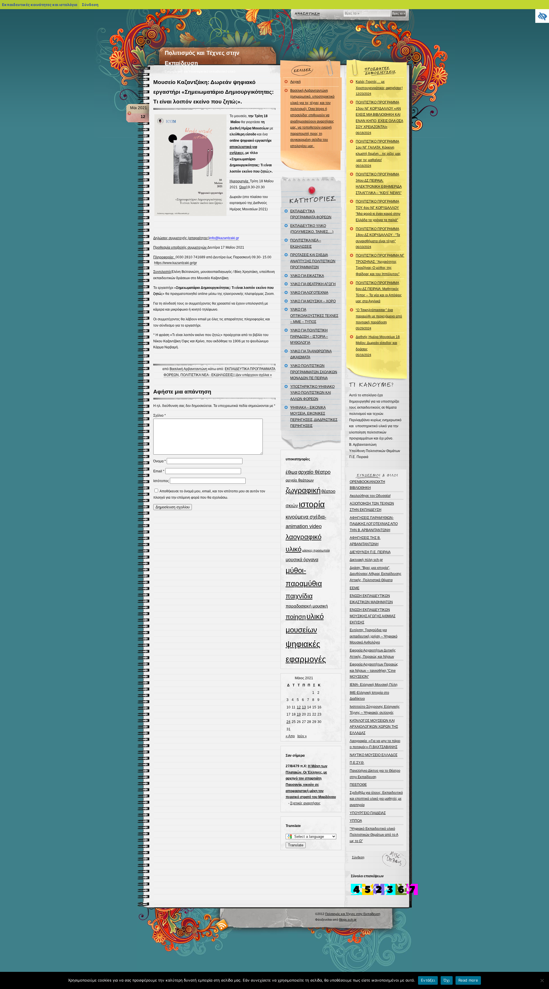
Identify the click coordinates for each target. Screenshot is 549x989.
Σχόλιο (159, 415)
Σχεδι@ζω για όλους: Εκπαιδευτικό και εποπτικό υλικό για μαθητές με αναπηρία (376, 799)
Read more (468, 980)
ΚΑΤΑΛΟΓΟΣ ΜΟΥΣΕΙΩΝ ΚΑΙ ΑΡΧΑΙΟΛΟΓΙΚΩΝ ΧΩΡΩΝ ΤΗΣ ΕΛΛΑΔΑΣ (374, 727)
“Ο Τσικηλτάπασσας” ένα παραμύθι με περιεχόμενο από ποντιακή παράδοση (379, 319)
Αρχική (295, 82)
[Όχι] (542, 980)
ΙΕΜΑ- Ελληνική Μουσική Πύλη (373, 685)
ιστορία (312, 504)
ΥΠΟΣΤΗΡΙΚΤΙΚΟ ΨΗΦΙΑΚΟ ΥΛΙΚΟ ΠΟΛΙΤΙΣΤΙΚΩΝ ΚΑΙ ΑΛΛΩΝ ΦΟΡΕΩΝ (312, 393)
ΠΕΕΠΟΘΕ (358, 785)
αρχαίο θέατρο (314, 472)
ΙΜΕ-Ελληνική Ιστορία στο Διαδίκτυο (369, 696)
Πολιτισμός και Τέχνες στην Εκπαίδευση (352, 914)
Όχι (446, 980)
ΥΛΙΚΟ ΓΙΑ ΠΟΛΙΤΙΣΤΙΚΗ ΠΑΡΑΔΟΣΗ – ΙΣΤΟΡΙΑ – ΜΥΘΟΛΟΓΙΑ (309, 336)
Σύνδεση (358, 857)
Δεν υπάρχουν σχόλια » (254, 375)
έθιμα (291, 472)
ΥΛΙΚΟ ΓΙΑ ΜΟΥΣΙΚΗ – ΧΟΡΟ (313, 301)
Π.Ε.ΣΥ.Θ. (357, 763)
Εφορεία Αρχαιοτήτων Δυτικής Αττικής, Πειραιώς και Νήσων (373, 653)
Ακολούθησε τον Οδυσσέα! (370, 496)
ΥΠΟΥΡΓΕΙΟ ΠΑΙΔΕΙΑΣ (368, 813)
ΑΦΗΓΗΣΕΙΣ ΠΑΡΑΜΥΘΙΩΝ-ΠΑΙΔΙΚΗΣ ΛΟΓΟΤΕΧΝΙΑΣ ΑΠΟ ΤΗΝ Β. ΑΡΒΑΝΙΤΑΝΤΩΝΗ (374, 524)
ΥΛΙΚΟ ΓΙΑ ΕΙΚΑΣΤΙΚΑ (307, 276)
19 (299, 714)
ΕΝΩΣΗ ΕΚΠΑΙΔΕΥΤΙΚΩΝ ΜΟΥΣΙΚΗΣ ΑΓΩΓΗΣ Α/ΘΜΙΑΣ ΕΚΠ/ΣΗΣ (372, 616)
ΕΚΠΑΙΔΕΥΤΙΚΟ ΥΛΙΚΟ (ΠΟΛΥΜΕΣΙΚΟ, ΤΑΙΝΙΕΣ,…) (311, 229)
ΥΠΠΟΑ (356, 821)
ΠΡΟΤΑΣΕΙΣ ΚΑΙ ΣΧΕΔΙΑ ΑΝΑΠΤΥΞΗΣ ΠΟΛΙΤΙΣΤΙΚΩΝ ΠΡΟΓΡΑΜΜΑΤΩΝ (312, 261)
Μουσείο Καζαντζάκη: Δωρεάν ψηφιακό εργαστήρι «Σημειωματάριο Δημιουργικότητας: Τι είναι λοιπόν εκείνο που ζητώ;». (213, 92)
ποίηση (296, 616)
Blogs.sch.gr (348, 919)
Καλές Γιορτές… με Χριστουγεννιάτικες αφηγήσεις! (379, 87)
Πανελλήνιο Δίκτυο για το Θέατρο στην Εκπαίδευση (375, 774)
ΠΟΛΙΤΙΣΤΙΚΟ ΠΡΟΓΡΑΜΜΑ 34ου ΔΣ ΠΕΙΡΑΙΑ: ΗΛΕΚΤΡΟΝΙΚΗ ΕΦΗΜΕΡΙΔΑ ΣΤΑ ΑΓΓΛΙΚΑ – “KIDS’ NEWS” (379, 183)
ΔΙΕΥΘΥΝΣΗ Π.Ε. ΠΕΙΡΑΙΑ (370, 552)
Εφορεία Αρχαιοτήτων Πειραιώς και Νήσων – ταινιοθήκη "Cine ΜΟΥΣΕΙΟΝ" (374, 670)
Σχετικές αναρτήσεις (305, 803)
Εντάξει (428, 980)
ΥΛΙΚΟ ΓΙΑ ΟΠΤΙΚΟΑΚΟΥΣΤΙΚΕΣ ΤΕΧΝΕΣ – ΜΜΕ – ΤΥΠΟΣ (314, 315)
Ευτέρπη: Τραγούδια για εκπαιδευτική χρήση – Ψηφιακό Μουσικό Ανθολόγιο (373, 636)
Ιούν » (302, 736)
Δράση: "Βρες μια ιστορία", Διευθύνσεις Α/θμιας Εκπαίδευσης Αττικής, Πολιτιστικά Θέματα (375, 574)
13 (304, 707)
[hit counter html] (384, 894)
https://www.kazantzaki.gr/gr (175, 263)
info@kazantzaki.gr (224, 238)
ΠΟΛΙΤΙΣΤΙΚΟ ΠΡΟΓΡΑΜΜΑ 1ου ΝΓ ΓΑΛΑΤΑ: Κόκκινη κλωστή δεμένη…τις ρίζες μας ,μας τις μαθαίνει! (378, 153)
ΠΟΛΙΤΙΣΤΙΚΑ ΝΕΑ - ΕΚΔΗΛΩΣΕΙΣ (206, 375)
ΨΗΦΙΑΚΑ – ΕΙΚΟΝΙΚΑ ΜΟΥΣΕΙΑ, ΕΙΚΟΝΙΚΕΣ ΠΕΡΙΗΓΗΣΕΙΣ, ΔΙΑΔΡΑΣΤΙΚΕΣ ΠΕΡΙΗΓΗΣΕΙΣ (313, 416)
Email (158, 471)
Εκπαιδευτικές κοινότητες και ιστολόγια (39, 4)
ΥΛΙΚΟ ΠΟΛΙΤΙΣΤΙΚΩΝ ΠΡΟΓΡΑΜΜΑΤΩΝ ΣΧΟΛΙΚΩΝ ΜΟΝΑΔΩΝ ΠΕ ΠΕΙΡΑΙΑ (313, 372)
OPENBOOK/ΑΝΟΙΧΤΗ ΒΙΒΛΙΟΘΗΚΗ (367, 485)
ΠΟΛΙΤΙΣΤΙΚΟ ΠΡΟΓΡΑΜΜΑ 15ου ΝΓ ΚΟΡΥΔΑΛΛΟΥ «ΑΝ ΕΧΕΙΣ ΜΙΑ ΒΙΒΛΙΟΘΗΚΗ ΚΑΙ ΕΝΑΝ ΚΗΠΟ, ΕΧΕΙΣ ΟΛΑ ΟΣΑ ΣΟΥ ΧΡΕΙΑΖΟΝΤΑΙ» (379, 117)
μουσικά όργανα (302, 559)
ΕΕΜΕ (354, 588)
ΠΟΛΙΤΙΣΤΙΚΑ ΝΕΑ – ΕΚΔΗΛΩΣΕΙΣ (305, 243)
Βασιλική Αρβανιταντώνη (188, 369)
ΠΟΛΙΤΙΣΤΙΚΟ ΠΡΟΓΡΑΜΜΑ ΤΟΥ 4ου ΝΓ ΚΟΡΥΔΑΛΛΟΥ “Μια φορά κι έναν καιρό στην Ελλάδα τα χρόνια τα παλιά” (378, 210)
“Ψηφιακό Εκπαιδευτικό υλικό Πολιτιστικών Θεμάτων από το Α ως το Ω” (374, 835)
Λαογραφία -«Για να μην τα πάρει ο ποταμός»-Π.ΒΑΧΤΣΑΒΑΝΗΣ (375, 744)
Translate (295, 845)
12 (299, 707)
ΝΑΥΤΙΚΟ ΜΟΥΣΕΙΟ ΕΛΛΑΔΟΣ (373, 755)
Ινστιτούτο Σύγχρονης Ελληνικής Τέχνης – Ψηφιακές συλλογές (375, 710)
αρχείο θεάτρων (300, 480)
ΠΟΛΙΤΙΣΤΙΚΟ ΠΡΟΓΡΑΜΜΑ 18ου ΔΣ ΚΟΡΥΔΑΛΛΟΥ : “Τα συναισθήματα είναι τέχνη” (378, 238)
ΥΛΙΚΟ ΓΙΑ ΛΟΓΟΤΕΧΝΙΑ (309, 293)
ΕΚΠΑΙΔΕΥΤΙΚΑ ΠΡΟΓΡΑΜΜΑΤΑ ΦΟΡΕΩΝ (310, 214)
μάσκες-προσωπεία (316, 550)
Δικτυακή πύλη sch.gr (366, 560)
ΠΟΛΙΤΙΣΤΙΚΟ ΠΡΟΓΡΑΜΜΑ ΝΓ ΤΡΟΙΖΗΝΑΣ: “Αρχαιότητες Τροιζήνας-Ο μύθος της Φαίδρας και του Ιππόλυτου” (380, 264)
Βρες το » (398, 13)
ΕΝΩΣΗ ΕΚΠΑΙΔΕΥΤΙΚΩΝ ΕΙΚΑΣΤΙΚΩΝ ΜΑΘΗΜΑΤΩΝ (371, 599)
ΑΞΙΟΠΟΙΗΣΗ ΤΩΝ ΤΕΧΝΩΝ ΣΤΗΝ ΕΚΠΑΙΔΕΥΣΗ (372, 507)
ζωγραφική (303, 490)
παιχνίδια (299, 596)
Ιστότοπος (161, 481)
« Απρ (290, 736)
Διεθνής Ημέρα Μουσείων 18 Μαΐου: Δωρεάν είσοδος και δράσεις (378, 346)
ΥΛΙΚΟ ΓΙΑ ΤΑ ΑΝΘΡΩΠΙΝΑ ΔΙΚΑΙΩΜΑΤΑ (311, 354)
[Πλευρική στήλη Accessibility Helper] (542, 16)
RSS (222, 925)
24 (289, 722)
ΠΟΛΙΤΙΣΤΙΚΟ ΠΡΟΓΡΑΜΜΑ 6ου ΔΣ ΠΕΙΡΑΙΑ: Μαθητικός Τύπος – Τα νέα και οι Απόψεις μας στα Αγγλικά (379, 292)
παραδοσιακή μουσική (307, 606)
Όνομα (159, 461)
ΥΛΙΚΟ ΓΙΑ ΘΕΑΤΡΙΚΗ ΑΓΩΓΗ (313, 284)
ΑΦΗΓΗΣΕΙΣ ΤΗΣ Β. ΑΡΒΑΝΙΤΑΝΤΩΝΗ (365, 541)
